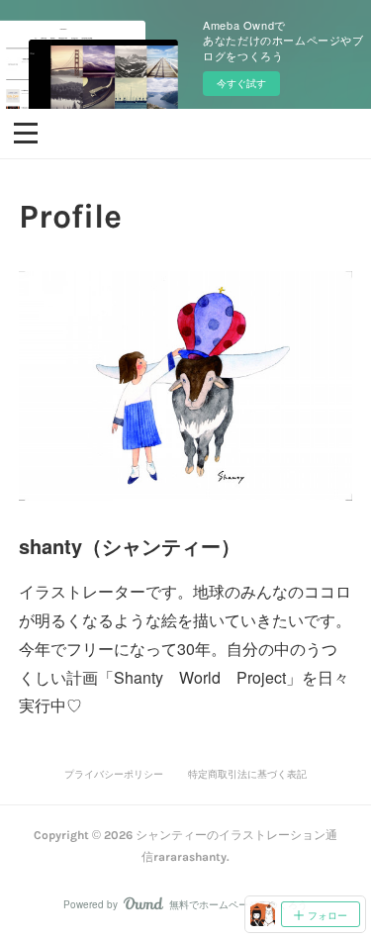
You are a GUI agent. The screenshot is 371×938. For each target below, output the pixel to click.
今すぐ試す (241, 83)
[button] (26, 132)
